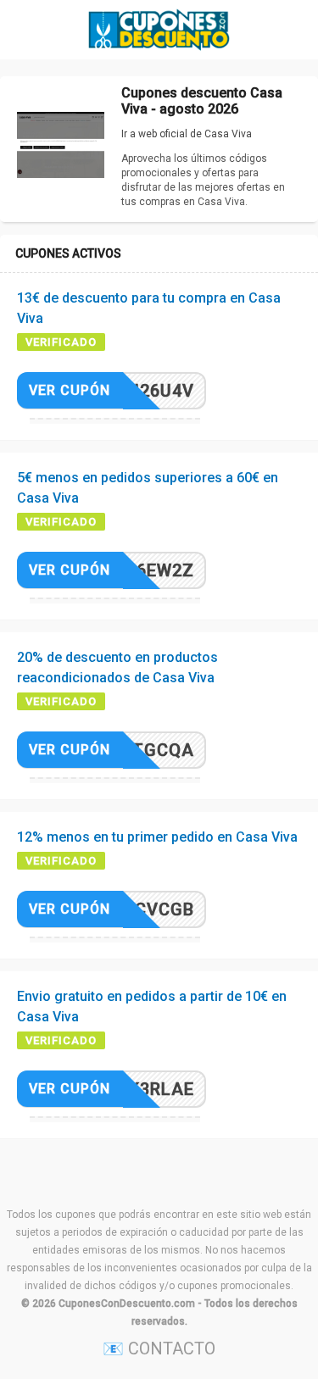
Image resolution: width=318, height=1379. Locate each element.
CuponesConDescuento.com (127, 1303)
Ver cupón (69, 390)
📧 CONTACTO (159, 1348)
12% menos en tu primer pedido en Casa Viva (157, 837)
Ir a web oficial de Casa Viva (186, 134)
